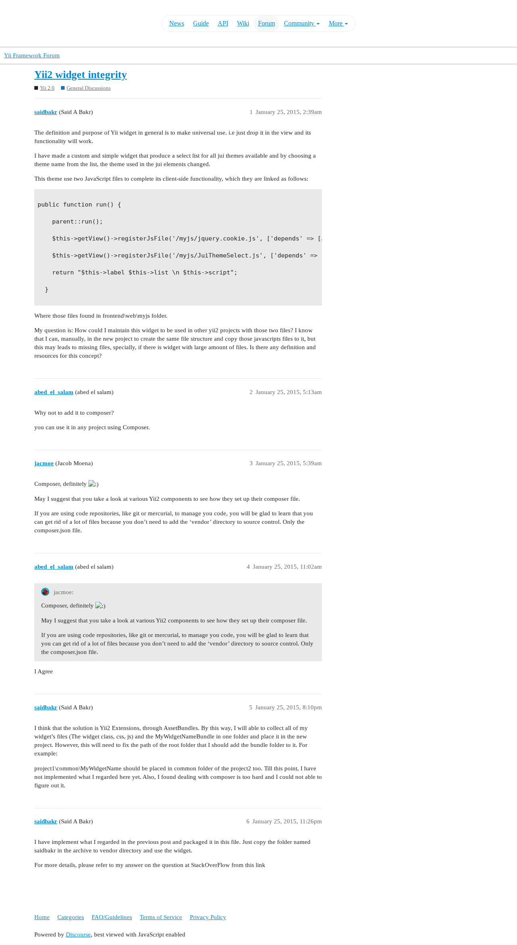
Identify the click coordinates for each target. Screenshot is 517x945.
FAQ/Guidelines (112, 917)
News (176, 23)
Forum (266, 23)
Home (42, 917)
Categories (70, 917)
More (336, 23)
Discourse (78, 934)
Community (300, 23)
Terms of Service (161, 917)
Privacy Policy (208, 917)
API (223, 23)
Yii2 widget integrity (80, 74)
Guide (201, 23)
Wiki (243, 23)
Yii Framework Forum (32, 55)
